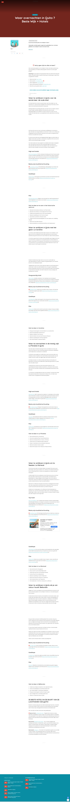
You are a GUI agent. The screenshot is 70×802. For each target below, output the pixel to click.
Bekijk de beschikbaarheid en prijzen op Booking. (38, 552)
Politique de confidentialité (8, 777)
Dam (12, 48)
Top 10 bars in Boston (11, 789)
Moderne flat (31, 309)
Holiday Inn (36, 730)
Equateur (35, 14)
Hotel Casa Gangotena (33, 154)
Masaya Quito (31, 176)
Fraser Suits (44, 86)
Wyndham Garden (33, 289)
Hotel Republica (40, 82)
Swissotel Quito (32, 394)
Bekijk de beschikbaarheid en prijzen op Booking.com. (46, 282)
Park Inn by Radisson (33, 500)
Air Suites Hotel (33, 645)
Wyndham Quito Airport (38, 721)
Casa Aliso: (31, 416)
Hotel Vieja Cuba (32, 549)
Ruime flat (30, 665)
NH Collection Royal (39, 80)
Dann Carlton (39, 79)
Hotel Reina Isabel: (33, 513)
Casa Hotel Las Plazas (34, 166)
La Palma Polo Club (46, 84)
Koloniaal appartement (33, 198)
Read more (31, 49)
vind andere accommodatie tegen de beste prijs (44, 90)
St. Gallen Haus (31, 655)
